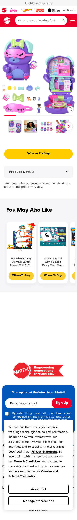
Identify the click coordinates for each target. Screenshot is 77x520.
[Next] (69, 126)
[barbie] (13, 10)
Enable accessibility (38, 3)
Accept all (38, 489)
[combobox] (41, 20)
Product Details (21, 172)
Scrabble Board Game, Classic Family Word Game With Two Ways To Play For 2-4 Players (53, 262)
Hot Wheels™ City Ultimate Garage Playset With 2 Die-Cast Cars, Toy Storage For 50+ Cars (21, 262)
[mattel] (4, 10)
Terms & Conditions (27, 461)
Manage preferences (38, 501)
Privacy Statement (44, 451)
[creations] (53, 10)
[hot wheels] (26, 10)
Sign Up (62, 403)
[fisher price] (40, 10)
